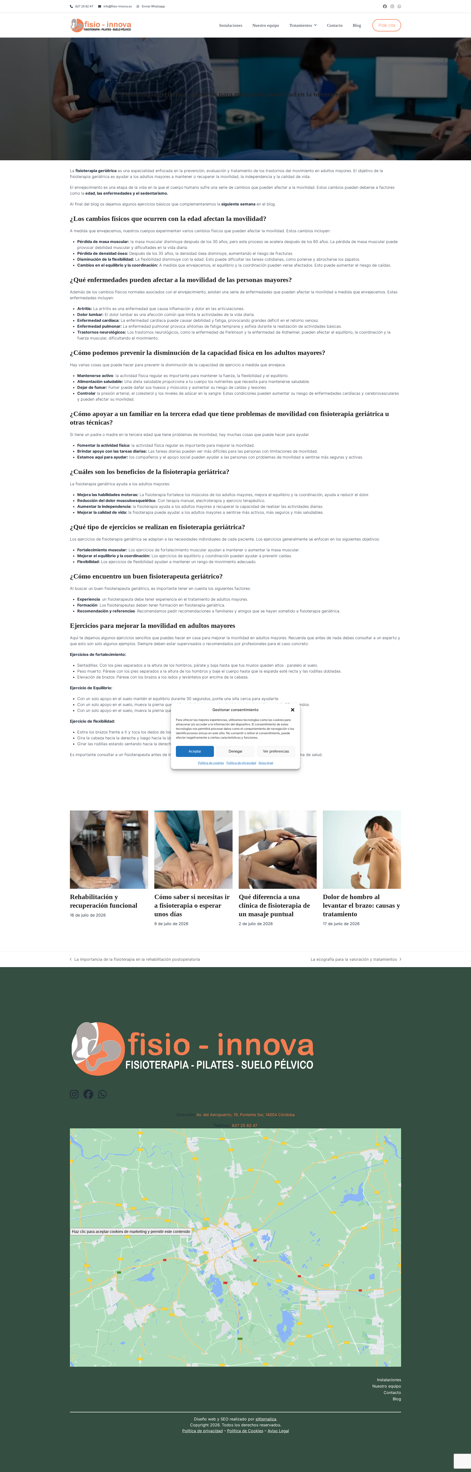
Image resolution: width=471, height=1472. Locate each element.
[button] (292, 709)
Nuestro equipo (386, 1386)
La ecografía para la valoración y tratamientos (354, 959)
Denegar (235, 751)
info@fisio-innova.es (118, 6)
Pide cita (387, 25)
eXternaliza (266, 1419)
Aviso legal (266, 762)
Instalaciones (389, 1379)
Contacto (392, 1392)
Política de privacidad (241, 762)
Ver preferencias (276, 751)
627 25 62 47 (84, 6)
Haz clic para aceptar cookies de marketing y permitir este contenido (131, 1231)
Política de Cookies (245, 1430)
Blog (397, 1398)
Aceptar (195, 751)
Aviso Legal (278, 1430)
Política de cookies (211, 762)
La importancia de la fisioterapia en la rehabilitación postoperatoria (135, 959)
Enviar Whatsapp (153, 6)
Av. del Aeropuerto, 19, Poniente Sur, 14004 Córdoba (245, 1114)
